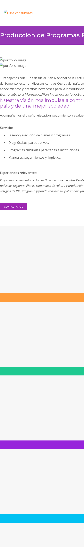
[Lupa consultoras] (33, 13)
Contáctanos (13, 206)
